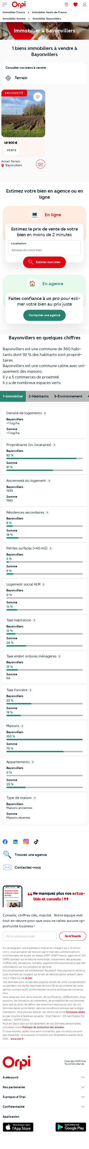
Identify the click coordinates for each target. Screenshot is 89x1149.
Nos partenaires (14, 1087)
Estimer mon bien (47, 262)
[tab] (13, 396)
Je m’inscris (73, 936)
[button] (44, 1077)
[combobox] (11, 250)
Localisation (18, 243)
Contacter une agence (44, 315)
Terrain (20, 78)
